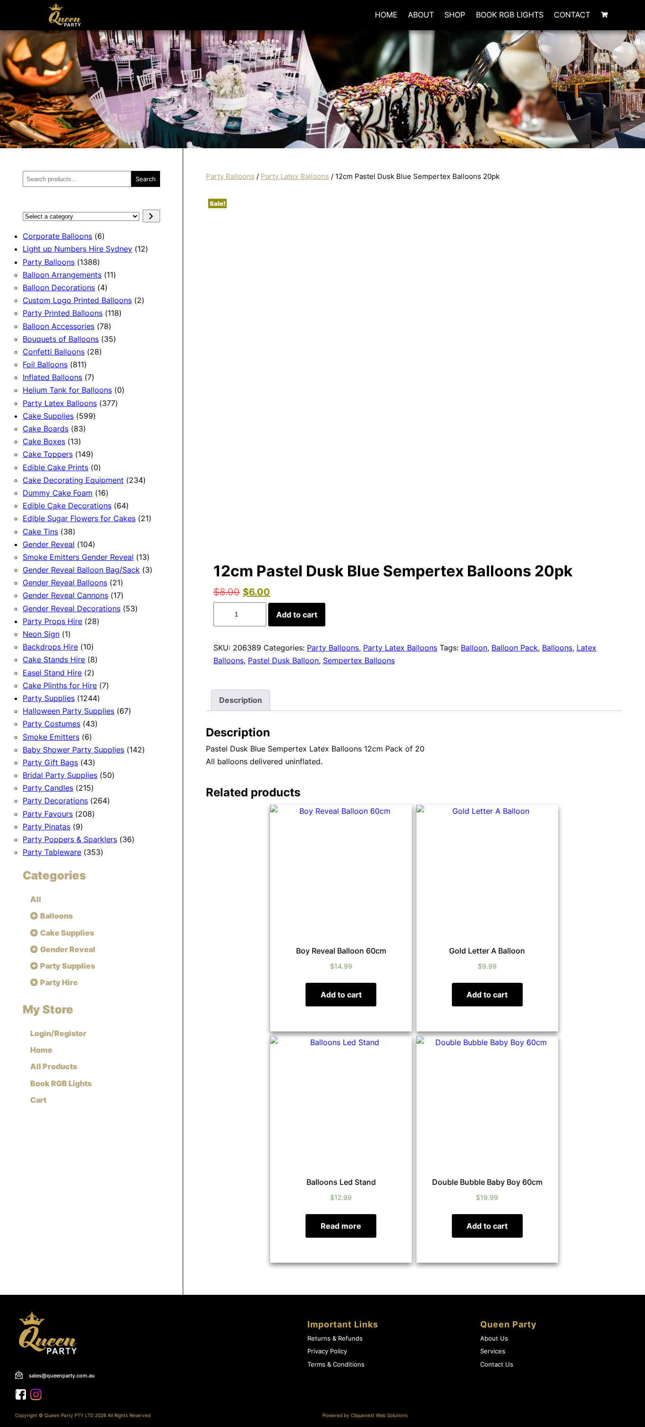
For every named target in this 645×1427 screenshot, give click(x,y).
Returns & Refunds (335, 1338)
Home (386, 14)
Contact (572, 14)
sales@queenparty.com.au (62, 1375)
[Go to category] (151, 216)
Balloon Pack (515, 647)
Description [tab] (240, 700)
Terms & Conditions (336, 1364)
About (421, 14)
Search (146, 179)
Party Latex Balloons (295, 176)
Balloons (557, 647)
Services (492, 1351)
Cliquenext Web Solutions (379, 1415)
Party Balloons (230, 176)
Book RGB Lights (509, 14)
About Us (494, 1338)
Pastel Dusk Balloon (283, 660)
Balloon (474, 647)
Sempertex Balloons (359, 660)
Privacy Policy (327, 1351)
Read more (341, 1226)
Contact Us (496, 1364)
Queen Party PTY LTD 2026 (75, 1415)
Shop (454, 14)
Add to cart (296, 614)
